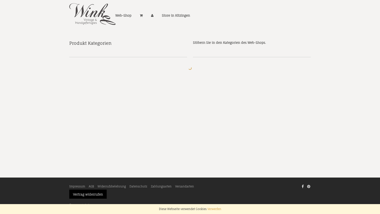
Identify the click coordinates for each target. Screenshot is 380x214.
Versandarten (184, 186)
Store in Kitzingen (176, 15)
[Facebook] (303, 186)
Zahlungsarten (161, 186)
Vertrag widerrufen (88, 194)
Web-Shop (123, 15)
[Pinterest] (309, 186)
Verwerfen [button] (214, 209)
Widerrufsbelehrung (112, 186)
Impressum (77, 186)
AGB (91, 186)
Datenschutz (138, 186)
